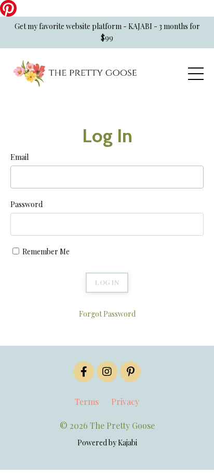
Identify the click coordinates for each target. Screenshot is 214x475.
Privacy (125, 401)
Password (26, 204)
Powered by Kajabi (107, 442)
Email (19, 157)
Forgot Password (107, 314)
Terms (87, 401)
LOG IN (107, 282)
